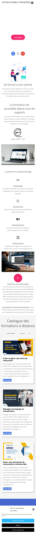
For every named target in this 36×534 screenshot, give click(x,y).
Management (11, 333)
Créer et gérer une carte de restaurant (15, 359)
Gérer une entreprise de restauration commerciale (15, 463)
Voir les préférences (18, 530)
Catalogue (18, 37)
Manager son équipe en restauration (13, 410)
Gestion (22, 333)
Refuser (18, 525)
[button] (33, 509)
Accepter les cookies (18, 520)
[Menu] (32, 2)
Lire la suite (7, 380)
